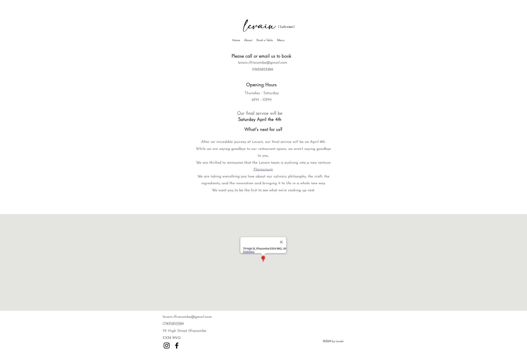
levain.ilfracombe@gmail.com (262, 63)
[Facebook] (177, 346)
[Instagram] (167, 346)
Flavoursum (263, 169)
